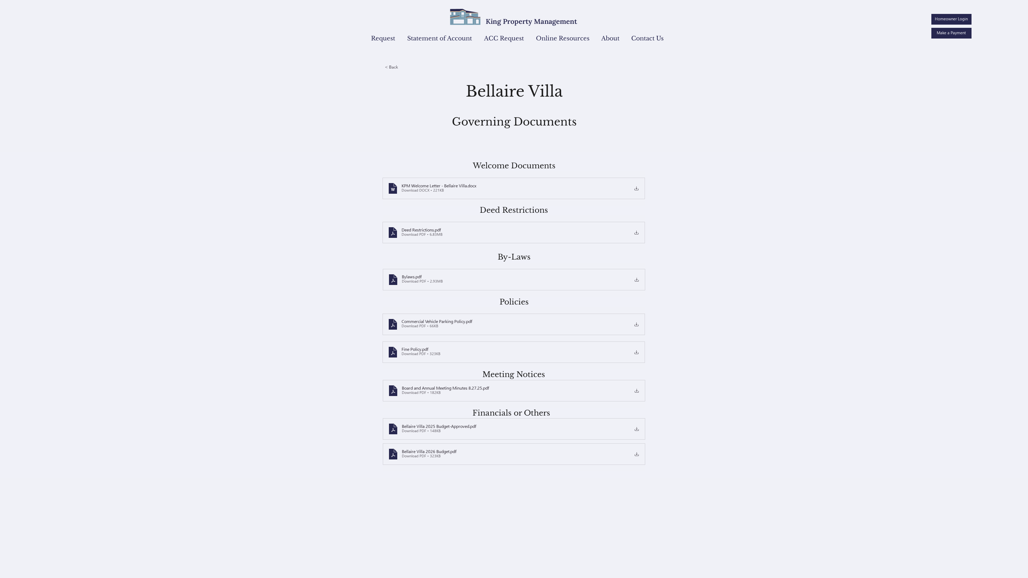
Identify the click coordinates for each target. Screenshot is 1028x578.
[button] (380, 38)
